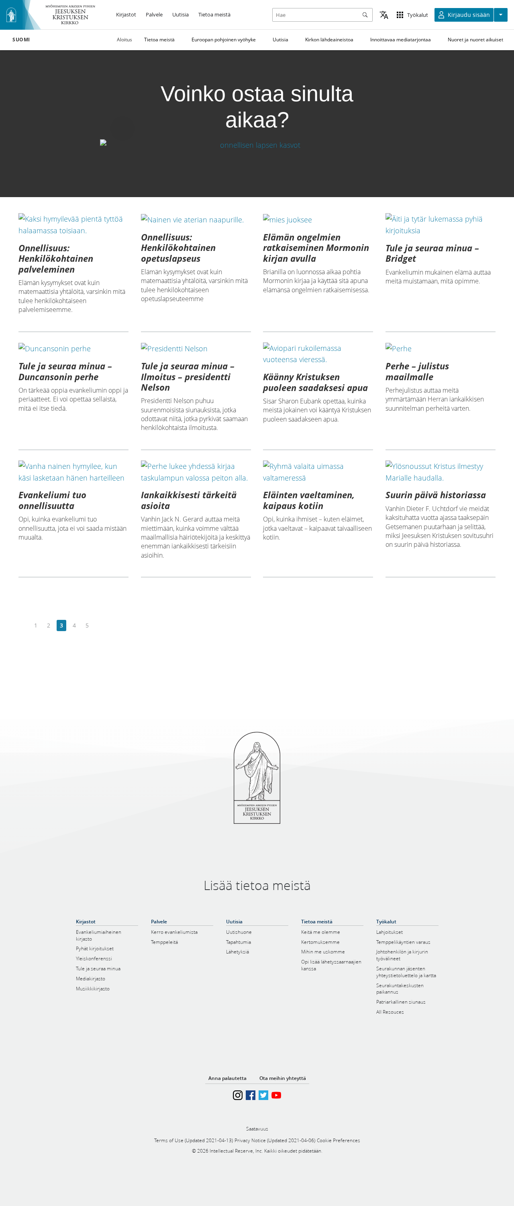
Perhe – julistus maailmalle (417, 371)
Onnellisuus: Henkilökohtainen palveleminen (55, 258)
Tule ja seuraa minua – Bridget (432, 253)
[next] (99, 626)
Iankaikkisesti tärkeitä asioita (189, 500)
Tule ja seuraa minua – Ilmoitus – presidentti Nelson (188, 376)
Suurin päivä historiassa (436, 495)
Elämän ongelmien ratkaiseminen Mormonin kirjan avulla (316, 247)
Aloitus (124, 39)
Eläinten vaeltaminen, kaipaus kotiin (309, 500)
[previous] (23, 626)
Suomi (21, 40)
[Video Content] (257, 145)
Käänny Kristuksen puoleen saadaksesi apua (315, 382)
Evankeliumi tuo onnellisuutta (52, 500)
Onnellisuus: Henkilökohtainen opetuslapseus (178, 247)
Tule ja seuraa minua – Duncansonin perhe (65, 371)
